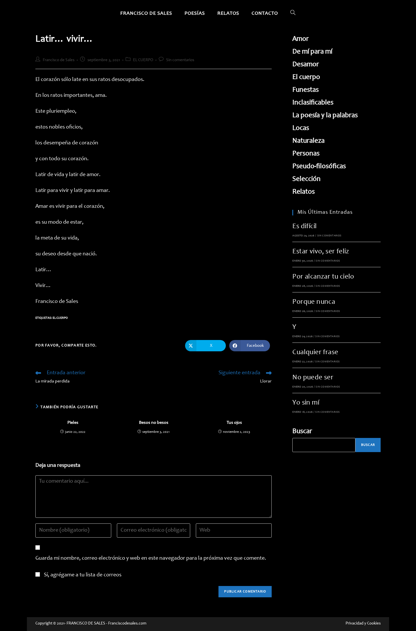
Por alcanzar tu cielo (323, 277)
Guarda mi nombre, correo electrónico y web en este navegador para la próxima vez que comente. (150, 558)
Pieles (72, 422)
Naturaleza (308, 141)
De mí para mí (312, 51)
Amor (300, 39)
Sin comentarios (180, 60)
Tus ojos (234, 422)
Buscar (302, 431)
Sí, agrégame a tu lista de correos (82, 575)
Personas (305, 153)
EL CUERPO (143, 60)
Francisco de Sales (58, 60)
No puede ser (312, 377)
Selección (306, 179)
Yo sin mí (305, 403)
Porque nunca (313, 302)
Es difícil (304, 226)
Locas (300, 128)
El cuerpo (60, 318)
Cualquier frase (315, 352)
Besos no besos (153, 422)
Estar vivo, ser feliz (320, 251)
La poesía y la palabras (325, 115)
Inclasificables (312, 102)
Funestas (305, 90)
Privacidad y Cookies (363, 623)
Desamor (305, 64)
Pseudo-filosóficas (319, 166)
